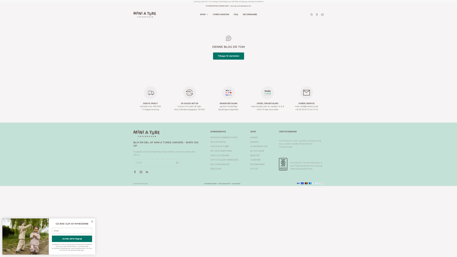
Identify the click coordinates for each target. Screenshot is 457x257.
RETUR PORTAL (218, 142)
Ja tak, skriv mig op (72, 238)
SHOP (203, 14)
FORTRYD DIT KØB (219, 146)
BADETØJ (255, 155)
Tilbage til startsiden (228, 56)
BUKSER (254, 142)
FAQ (236, 14)
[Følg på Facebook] (135, 172)
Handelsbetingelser (210, 183)
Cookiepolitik (235, 183)
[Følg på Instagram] (141, 172)
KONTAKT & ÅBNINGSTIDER (223, 137)
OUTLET (254, 169)
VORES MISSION (221, 14)
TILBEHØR (255, 160)
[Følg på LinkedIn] (147, 172)
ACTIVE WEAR (257, 151)
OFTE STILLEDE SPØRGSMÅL (224, 160)
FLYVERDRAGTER (259, 146)
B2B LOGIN (215, 169)
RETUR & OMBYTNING (221, 151)
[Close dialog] (92, 221)
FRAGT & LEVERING (220, 155)
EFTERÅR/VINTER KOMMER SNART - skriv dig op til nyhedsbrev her (228, 6)
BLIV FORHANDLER (219, 164)
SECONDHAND (250, 14)
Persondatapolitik (224, 183)
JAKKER (254, 137)
